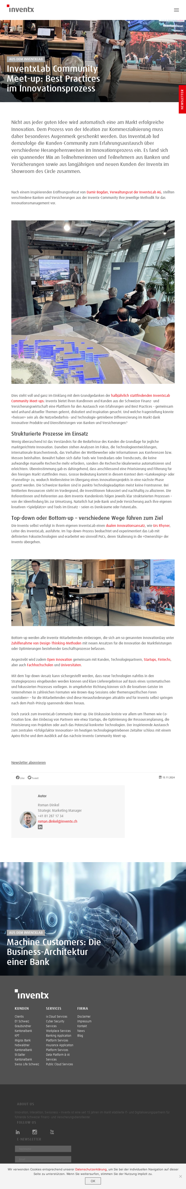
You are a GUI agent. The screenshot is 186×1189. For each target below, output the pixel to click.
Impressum (84, 1021)
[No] (180, 1176)
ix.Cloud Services (56, 1016)
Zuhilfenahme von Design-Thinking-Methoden (46, 643)
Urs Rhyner (161, 526)
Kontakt (82, 1026)
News (81, 1031)
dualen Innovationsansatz (125, 526)
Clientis (19, 1016)
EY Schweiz (22, 1021)
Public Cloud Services (59, 1064)
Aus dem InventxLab (26, 59)
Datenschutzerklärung (91, 1169)
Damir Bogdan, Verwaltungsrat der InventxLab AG (124, 192)
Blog (80, 1035)
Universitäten (71, 665)
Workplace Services (58, 1031)
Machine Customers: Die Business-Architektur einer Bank (54, 952)
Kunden (22, 1008)
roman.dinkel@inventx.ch (57, 821)
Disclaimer (84, 1016)
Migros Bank (23, 1040)
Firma (82, 1008)
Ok (93, 1181)
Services (53, 1008)
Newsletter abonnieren (28, 763)
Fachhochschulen (40, 665)
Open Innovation (59, 659)
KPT (17, 1035)
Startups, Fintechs (157, 659)
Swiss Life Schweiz (27, 1064)
